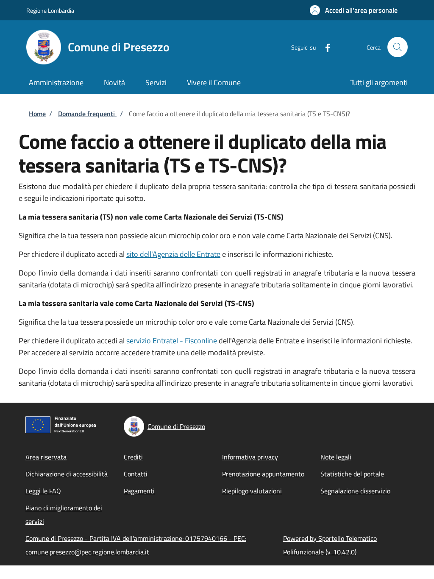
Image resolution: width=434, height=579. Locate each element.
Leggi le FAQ (43, 491)
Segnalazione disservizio (355, 491)
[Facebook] (324, 47)
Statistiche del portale (352, 474)
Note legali (335, 457)
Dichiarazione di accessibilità (66, 474)
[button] (354, 10)
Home (37, 114)
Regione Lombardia (50, 10)
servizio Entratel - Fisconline (171, 340)
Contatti (135, 474)
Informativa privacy (250, 457)
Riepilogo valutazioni (252, 491)
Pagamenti (139, 491)
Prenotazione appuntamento (263, 474)
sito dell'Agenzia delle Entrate (173, 254)
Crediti (133, 457)
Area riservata (46, 457)
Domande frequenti (87, 114)
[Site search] (397, 47)
